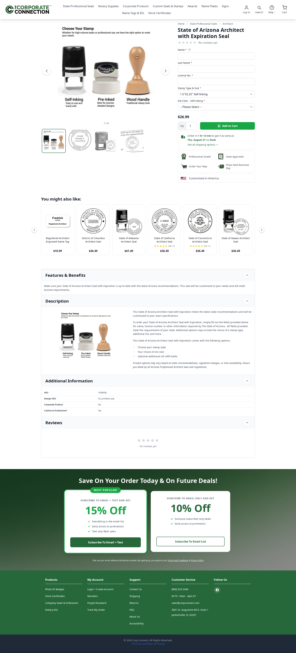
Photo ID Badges (54, 589)
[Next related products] (261, 230)
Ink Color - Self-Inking (191, 100)
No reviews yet (207, 43)
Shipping (135, 596)
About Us (135, 616)
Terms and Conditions (178, 560)
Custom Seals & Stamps (168, 6)
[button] (46, 70)
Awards (192, 6)
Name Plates (209, 6)
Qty (182, 125)
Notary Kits (51, 609)
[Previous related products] (34, 230)
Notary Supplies (108, 6)
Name (182, 49)
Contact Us (136, 589)
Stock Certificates (159, 13)
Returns (134, 603)
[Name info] (189, 49)
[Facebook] (217, 590)
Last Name (185, 62)
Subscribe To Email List (190, 541)
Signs (225, 6)
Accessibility (137, 623)
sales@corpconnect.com (185, 603)
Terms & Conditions (142, 643)
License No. (185, 75)
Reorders (92, 596)
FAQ (132, 609)
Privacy (161, 643)
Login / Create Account (100, 589)
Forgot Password (96, 603)
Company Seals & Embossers (61, 603)
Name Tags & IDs (133, 13)
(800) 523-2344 (180, 589)
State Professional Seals (78, 6)
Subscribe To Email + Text (105, 542)
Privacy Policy (197, 560)
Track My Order (96, 609)
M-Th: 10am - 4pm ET (184, 596)
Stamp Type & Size (189, 88)
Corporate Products (136, 6)
